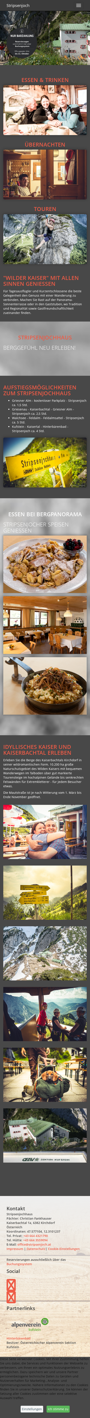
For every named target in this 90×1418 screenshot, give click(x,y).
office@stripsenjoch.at (34, 1244)
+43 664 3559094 (35, 1240)
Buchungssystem (19, 1264)
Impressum (15, 1249)
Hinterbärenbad (19, 1338)
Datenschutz (36, 1249)
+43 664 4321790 (35, 1236)
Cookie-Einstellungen (64, 1249)
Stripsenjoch (18, 5)
